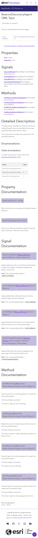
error (5, 57)
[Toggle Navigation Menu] (34, 534)
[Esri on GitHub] (13, 523)
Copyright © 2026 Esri (13, 513)
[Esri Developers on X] (19, 523)
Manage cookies (17, 515)
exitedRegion (8, 79)
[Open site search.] (31, 3)
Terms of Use (27, 515)
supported (7, 60)
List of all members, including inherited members (19, 46)
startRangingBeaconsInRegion (14, 102)
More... (27, 29)
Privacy (9, 515)
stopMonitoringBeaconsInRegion (15, 107)
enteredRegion (9, 76)
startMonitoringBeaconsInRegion (15, 98)
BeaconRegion (24, 254)
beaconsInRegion (9, 72)
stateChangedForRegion (12, 82)
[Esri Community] (8, 523)
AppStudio (5, 8)
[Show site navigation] (35, 3)
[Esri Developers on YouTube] (30, 523)
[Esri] (19, 532)
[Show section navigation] (35, 8)
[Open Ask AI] (27, 3)
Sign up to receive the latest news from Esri (19, 518)
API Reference (17, 8)
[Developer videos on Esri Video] (25, 523)
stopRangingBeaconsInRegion (14, 112)
